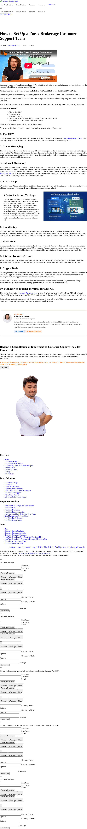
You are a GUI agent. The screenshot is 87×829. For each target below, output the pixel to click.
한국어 (50, 547)
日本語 (57, 547)
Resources (32, 5)
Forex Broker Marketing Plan (15, 541)
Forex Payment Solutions (14, 489)
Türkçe (33, 547)
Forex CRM (9, 485)
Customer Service (13, 45)
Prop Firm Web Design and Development (19, 506)
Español (19, 547)
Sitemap (7, 472)
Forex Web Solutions (12, 461)
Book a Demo (51, 4)
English (5, 547)
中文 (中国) (42, 547)
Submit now (5, 611)
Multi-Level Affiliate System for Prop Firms (20, 514)
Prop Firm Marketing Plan (14, 543)
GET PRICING (5, 14)
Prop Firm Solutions (7, 5)
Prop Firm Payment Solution (15, 512)
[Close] (1, 559)
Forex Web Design (11, 483)
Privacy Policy (44, 553)
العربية (75, 547)
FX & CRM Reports (12, 495)
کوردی (69, 547)
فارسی (82, 547)
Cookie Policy (33, 553)
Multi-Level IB (5, 173)
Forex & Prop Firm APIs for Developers (19, 466)
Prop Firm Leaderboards (13, 518)
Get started (4, 368)
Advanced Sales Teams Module (16, 497)
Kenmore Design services (28, 293)
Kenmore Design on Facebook (16, 535)
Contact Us (23, 553)
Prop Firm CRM (10, 508)
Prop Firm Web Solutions (14, 464)
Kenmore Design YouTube (14, 531)
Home (7, 459)
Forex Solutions (21, 5)
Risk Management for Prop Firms (16, 516)
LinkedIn (20, 331)
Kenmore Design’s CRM (73, 138)
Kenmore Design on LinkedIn (15, 533)
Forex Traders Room (12, 487)
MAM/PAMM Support (13, 493)
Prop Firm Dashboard (12, 510)
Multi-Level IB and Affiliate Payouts (18, 491)
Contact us (41, 5)
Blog (6, 529)
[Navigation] (1, 8)
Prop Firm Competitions (13, 520)
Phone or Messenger (7, 573)
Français (12, 547)
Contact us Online (11, 470)
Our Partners (9, 474)
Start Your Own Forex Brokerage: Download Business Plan (26, 539)
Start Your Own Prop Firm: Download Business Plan (23, 537)
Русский (27, 547)
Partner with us (10, 468)
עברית (63, 547)
